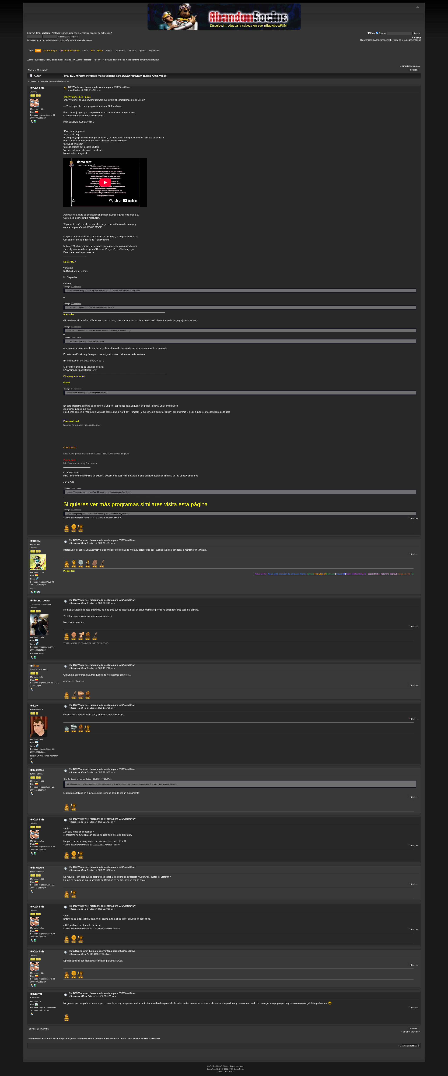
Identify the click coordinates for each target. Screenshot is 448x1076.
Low (35, 705)
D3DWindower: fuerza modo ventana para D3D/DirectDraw (99, 87)
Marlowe (38, 769)
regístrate (74, 33)
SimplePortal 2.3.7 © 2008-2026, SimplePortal (225, 1069)
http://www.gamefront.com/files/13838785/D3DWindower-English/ (96, 453)
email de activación (101, 33)
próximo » (415, 66)
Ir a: (400, 1046)
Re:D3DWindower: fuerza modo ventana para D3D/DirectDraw (102, 951)
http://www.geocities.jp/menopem (80, 463)
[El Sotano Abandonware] (35, 658)
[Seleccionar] (76, 287)
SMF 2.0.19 (212, 1066)
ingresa (64, 33)
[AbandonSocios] (35, 593)
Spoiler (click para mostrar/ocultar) (82, 425)
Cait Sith (38, 87)
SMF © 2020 (223, 1066)
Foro (372, 33)
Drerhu (37, 993)
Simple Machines (236, 1066)
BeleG (37, 540)
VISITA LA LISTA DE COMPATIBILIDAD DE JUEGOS (85, 643)
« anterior (405, 66)
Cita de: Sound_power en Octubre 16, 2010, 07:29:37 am (88, 779)
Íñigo (36, 665)
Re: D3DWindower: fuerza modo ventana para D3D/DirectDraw (102, 540)
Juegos (382, 33)
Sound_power (41, 600)
